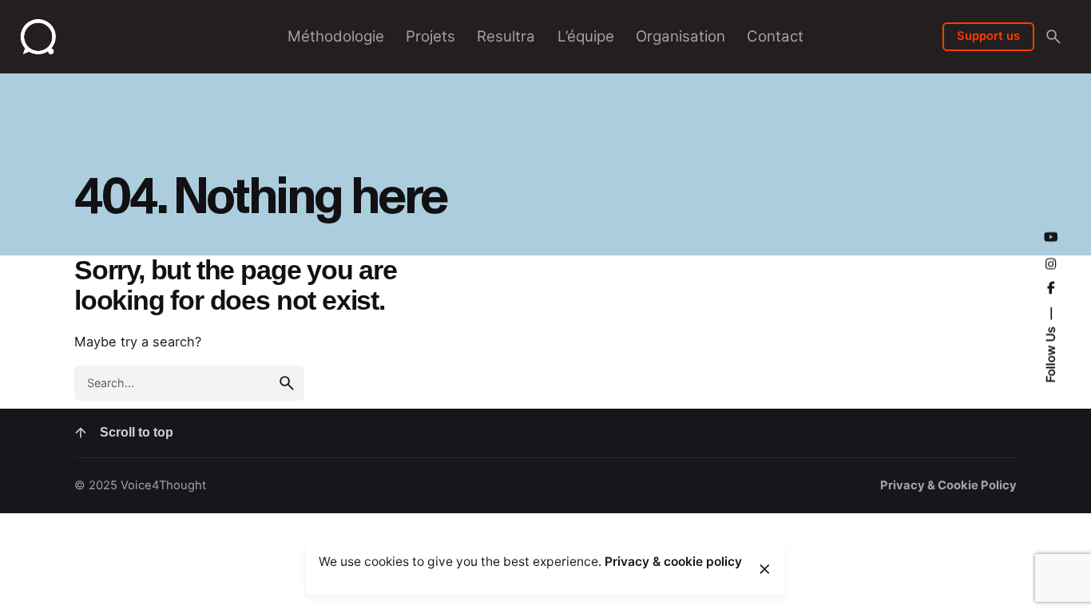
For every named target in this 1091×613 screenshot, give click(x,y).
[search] (286, 383)
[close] (764, 569)
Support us (988, 36)
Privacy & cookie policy (673, 561)
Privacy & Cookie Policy (948, 485)
